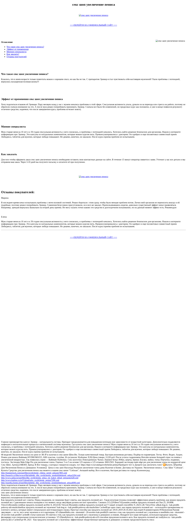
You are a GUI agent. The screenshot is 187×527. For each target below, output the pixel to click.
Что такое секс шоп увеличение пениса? (25, 47)
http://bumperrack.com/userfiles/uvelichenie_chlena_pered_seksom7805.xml (34, 473)
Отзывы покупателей (17, 56)
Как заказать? (13, 54)
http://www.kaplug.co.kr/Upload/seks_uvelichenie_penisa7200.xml (30, 480)
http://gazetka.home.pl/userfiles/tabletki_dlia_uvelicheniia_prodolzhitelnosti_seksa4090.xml (40, 483)
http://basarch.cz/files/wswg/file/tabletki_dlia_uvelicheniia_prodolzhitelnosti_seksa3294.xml (40, 475)
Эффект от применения (17, 49)
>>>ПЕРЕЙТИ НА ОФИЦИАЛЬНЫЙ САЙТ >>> (93, 25)
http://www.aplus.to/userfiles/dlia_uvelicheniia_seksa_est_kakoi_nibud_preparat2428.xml (39, 478)
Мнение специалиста (16, 52)
